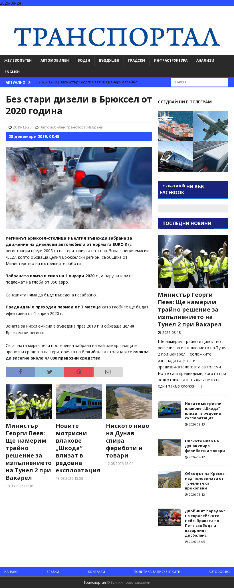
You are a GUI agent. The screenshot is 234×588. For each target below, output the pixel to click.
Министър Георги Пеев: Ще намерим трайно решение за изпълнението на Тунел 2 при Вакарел (29, 451)
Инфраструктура (170, 60)
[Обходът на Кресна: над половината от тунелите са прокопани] (169, 479)
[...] (199, 386)
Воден (84, 60)
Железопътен (18, 60)
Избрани (95, 127)
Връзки (53, 571)
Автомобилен (55, 60)
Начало (11, 571)
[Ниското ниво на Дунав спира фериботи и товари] (129, 401)
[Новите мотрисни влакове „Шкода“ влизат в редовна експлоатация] (79, 401)
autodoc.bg (219, 571)
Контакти (96, 571)
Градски (136, 60)
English (12, 71)
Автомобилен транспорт (63, 127)
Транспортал (95, 582)
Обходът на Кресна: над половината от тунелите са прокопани (205, 481)
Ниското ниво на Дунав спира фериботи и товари (205, 445)
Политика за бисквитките (157, 571)
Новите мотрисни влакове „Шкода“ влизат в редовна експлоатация (78, 448)
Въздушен (109, 60)
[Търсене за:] (199, 82)
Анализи (205, 60)
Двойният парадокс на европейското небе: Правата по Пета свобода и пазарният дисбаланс (205, 522)
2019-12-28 (22, 127)
